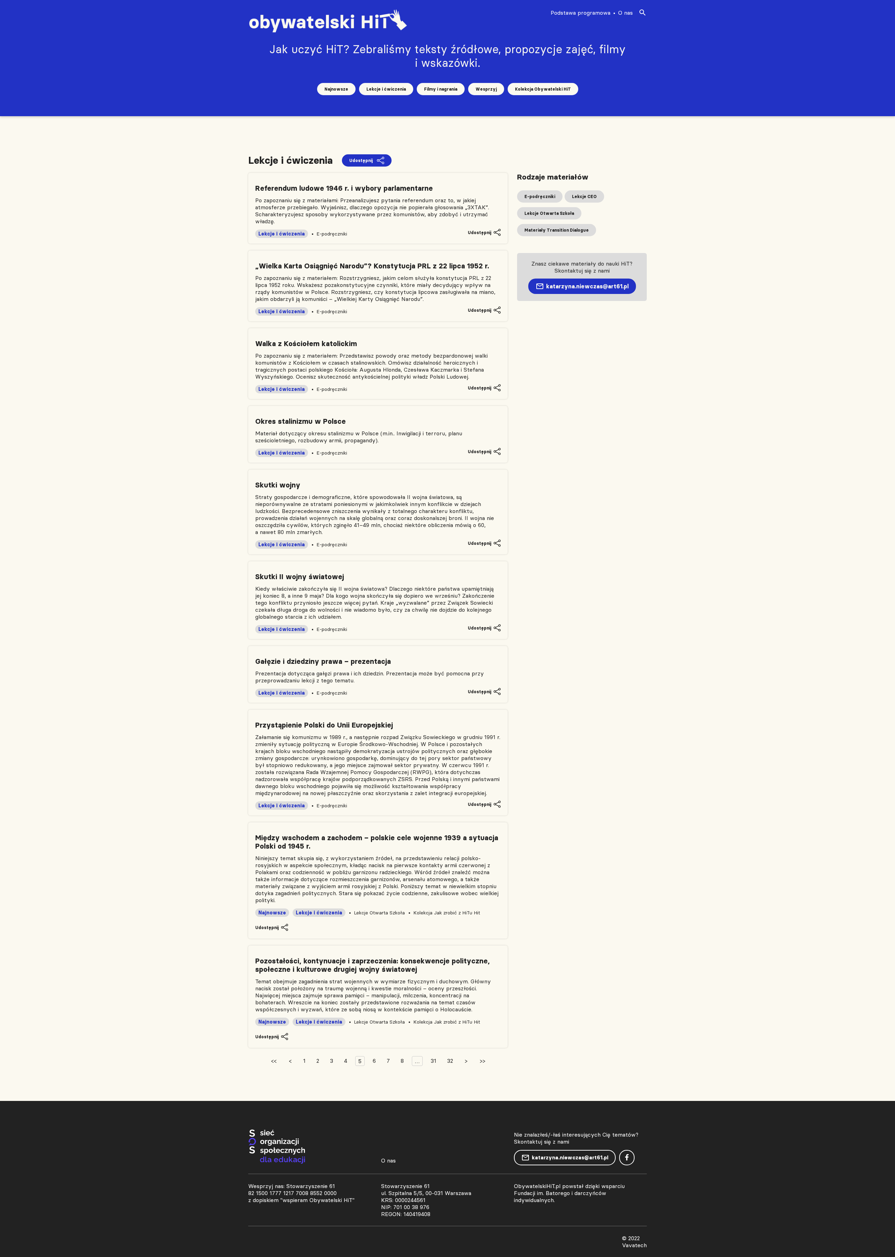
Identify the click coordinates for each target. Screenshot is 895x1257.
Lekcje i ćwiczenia (386, 89)
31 (433, 1060)
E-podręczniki (331, 234)
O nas (625, 12)
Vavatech (634, 1245)
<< (274, 1060)
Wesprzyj (486, 89)
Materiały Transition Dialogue (556, 230)
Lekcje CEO (584, 196)
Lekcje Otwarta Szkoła (379, 913)
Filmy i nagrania (440, 89)
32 (450, 1060)
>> (482, 1060)
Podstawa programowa (580, 12)
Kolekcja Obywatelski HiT (543, 89)
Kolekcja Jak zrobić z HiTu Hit (446, 913)
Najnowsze (336, 89)
